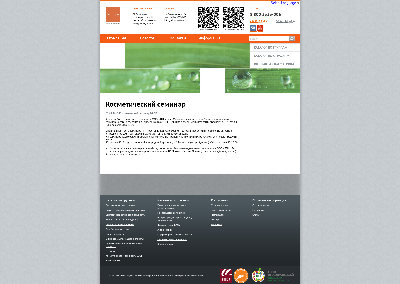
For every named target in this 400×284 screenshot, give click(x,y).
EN (257, 8)
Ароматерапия (165, 244)
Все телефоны (259, 20)
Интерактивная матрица (274, 64)
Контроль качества (221, 210)
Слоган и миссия (220, 205)
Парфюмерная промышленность (175, 234)
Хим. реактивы (165, 230)
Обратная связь (285, 20)
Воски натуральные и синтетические (125, 210)
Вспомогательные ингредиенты (122, 219)
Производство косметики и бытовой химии (172, 206)
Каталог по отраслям (271, 56)
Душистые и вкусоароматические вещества (124, 245)
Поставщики (217, 215)
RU (251, 8)
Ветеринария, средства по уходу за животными (175, 218)
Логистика (216, 224)
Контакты (178, 38)
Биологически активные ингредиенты (125, 215)
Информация (209, 38)
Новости (147, 38)
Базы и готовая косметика (120, 224)
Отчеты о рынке (261, 205)
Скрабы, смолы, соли (117, 229)
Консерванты (113, 260)
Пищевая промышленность (172, 239)
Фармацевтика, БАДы (169, 225)
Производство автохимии (171, 212)
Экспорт (215, 219)
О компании (116, 38)
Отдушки (110, 251)
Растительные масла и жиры (121, 205)
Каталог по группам (271, 47)
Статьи (256, 215)
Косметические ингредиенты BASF (124, 256)
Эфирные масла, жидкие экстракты (125, 239)
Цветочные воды (115, 234)
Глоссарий (258, 210)
